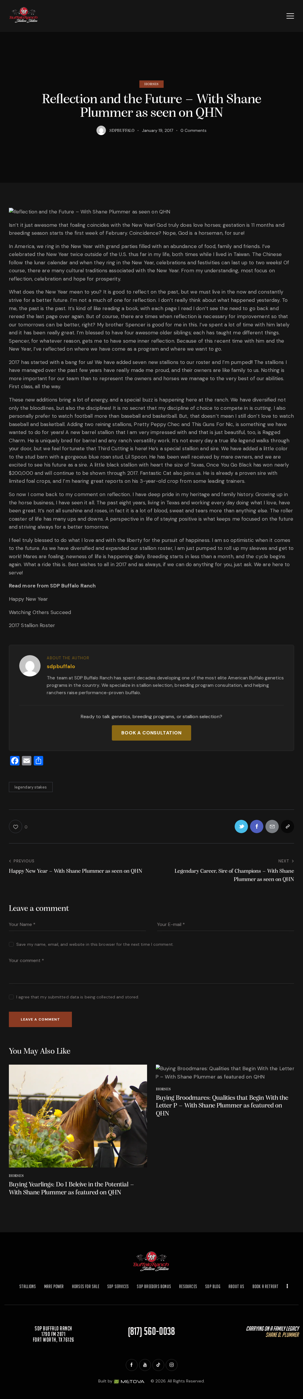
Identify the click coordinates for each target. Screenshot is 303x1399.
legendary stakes (30, 787)
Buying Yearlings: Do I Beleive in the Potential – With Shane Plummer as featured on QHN (71, 1188)
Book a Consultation (151, 733)
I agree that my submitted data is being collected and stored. (77, 997)
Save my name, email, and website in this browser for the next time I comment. (95, 944)
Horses (151, 84)
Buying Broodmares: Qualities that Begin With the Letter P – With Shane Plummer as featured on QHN (222, 1106)
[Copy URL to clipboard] (287, 826)
